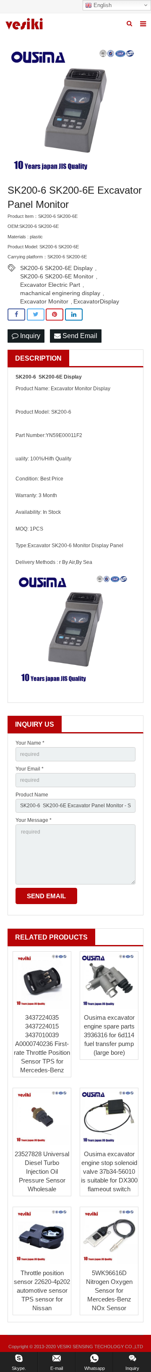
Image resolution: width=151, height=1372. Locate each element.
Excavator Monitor (44, 301)
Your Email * (30, 769)
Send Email (79, 335)
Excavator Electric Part (50, 284)
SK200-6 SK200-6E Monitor (57, 276)
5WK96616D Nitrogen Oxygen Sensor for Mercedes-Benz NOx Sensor (109, 1290)
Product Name (32, 795)
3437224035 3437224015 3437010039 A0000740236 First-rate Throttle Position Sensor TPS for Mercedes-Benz (42, 1044)
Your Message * (34, 820)
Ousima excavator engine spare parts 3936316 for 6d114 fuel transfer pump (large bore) (109, 1035)
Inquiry (29, 335)
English (102, 5)
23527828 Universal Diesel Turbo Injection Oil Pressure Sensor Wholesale (42, 1171)
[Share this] (16, 314)
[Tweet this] (35, 314)
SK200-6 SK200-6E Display (56, 268)
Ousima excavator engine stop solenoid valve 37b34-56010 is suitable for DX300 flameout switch (109, 1171)
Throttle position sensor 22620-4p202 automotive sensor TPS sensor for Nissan (42, 1290)
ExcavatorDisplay (96, 301)
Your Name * (30, 743)
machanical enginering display (60, 293)
